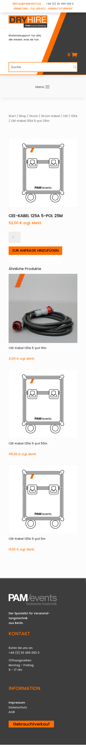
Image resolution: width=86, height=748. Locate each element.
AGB (12, 712)
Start (12, 116)
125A (74, 116)
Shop (22, 116)
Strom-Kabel (50, 116)
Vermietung (20, 8)
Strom (33, 116)
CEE (65, 116)
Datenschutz (18, 707)
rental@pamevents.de (27, 3)
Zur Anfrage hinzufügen (35, 250)
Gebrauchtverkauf (60, 8)
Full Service (38, 8)
